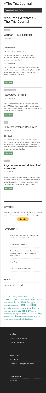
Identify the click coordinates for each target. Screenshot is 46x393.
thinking (10, 319)
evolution (7, 305)
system (20, 316)
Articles (7, 30)
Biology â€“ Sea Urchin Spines (20, 268)
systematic (26, 316)
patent (10, 311)
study (14, 316)
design (24, 301)
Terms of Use (14, 355)
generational (14, 305)
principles (16, 311)
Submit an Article (15, 377)
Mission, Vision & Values (18, 338)
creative (5, 302)
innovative (40, 305)
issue (22, 308)
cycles (18, 302)
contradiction (25, 299)
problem (26, 310)
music (5, 311)
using (23, 319)
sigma (32, 314)
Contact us (13, 381)
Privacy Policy (14, 359)
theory (6, 319)
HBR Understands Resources (20, 127)
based (28, 297)
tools (18, 319)
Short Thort (13, 262)
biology (32, 297)
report (18, 314)
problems (33, 311)
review (24, 314)
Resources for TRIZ (15, 94)
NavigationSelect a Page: (14, 10)
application (23, 297)
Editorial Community (17, 342)
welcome (29, 319)
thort (14, 319)
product (12, 314)
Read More (8, 82)
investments (15, 308)
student (5, 316)
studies (9, 316)
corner (40, 299)
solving (38, 313)
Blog (6, 122)
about (5, 297)
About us (13, 334)
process (7, 314)
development (32, 302)
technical (31, 316)
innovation (28, 304)
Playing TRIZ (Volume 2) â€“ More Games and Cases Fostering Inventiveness (24, 237)
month (36, 308)
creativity (12, 302)
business (7, 299)
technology (37, 316)
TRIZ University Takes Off (18, 244)
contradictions (34, 299)
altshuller (10, 297)
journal (29, 308)
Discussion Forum (10, 90)
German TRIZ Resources (18, 34)
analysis (16, 297)
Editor (13, 38)
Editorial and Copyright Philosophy (22, 364)
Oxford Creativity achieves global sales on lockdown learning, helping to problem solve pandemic (24, 253)
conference (16, 299)
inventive (8, 308)
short (28, 314)
